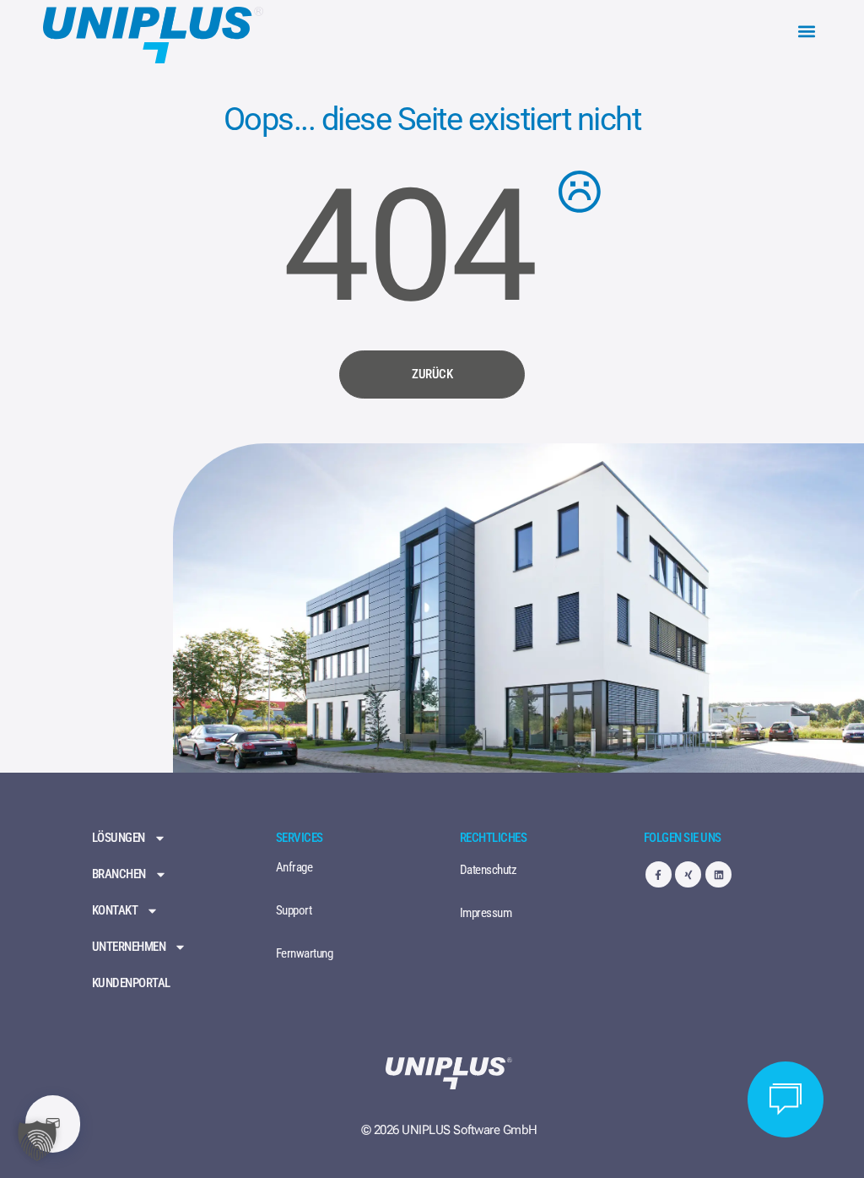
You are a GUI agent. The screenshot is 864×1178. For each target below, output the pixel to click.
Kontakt (115, 910)
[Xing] (688, 874)
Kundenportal (131, 983)
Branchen (119, 874)
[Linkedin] (718, 874)
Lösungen (118, 838)
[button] (807, 32)
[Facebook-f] (658, 874)
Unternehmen (129, 947)
